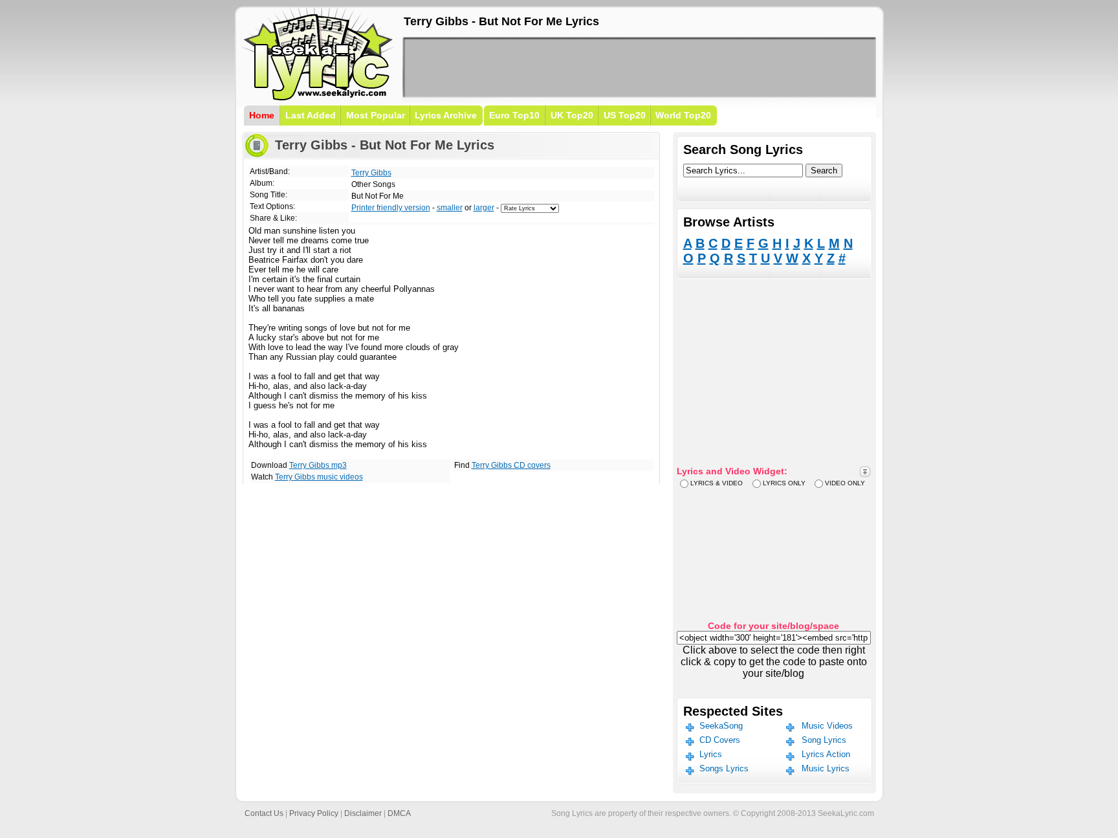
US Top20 (625, 115)
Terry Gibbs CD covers (511, 465)
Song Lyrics (824, 740)
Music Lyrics (825, 768)
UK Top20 (572, 115)
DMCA (399, 813)
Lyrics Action (826, 754)
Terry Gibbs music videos (319, 476)
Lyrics (710, 754)
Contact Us (264, 813)
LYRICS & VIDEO (716, 483)
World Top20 (683, 115)
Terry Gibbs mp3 (318, 465)
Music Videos (827, 726)
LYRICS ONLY (784, 483)
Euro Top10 (514, 115)
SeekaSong (721, 726)
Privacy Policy (313, 813)
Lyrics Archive (446, 115)
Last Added (310, 115)
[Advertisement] (639, 67)
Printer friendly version (390, 207)
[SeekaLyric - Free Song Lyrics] (318, 98)
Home (261, 115)
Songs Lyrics (724, 768)
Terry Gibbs (371, 172)
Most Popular (375, 115)
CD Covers (719, 740)
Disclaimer (363, 813)
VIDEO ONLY (845, 483)
